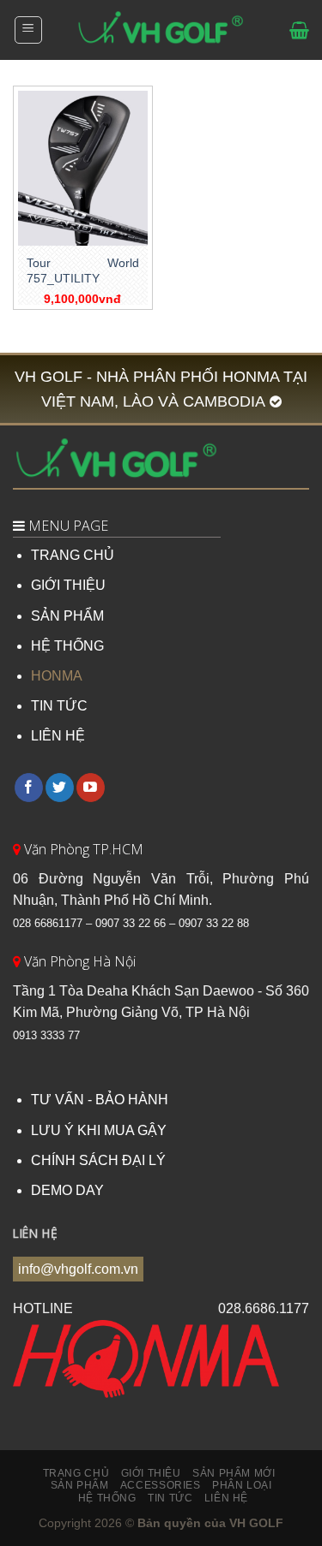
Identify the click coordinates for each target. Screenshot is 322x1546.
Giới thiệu (151, 1473)
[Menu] (29, 30)
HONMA (56, 676)
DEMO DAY (67, 1190)
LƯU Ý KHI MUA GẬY (99, 1130)
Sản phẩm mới (233, 1473)
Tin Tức (170, 1498)
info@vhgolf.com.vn (78, 1269)
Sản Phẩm (80, 1485)
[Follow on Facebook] (29, 787)
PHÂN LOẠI (242, 1485)
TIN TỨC (59, 706)
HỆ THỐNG (67, 646)
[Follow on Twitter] (60, 787)
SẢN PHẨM (67, 616)
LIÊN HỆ (58, 735)
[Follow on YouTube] (90, 787)
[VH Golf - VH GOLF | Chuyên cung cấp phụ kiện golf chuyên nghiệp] (161, 30)
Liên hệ (226, 1498)
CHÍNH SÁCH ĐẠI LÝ (98, 1160)
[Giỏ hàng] (299, 30)
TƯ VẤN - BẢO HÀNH (99, 1099)
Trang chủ (76, 1473)
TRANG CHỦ (72, 555)
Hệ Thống (107, 1498)
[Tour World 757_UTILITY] (83, 168)
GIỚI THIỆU (68, 585)
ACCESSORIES (160, 1485)
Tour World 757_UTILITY (83, 271)
